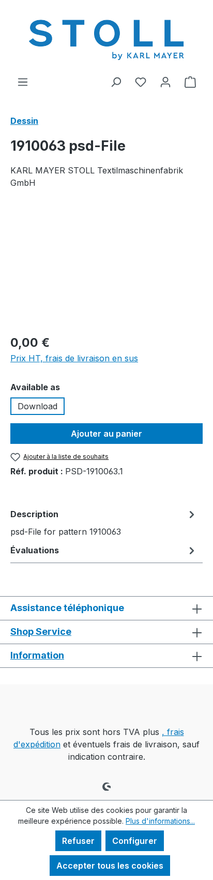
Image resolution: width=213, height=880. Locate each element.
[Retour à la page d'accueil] (106, 37)
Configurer (134, 841)
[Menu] (22, 81)
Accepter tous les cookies (109, 865)
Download (37, 406)
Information (37, 655)
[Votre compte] (165, 81)
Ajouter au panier (106, 433)
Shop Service (40, 631)
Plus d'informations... (160, 821)
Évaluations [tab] (34, 550)
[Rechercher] (115, 81)
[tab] (103, 522)
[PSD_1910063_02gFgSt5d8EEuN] (106, 268)
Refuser (78, 841)
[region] (106, 268)
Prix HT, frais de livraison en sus (74, 358)
